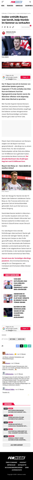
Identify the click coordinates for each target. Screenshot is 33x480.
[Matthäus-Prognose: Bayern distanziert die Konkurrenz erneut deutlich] (16, 410)
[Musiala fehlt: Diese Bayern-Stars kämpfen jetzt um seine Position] (16, 438)
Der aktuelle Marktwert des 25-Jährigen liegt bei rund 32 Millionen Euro (15, 158)
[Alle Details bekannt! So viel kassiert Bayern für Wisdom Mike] (16, 431)
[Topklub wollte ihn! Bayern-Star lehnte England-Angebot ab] (16, 417)
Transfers (10, 415)
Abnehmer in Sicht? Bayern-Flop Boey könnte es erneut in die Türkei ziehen (21, 298)
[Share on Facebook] (5, 27)
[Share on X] (7, 27)
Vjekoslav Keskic (11, 32)
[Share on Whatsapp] (10, 27)
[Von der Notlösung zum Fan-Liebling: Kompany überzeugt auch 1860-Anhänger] (8, 284)
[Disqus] (16, 373)
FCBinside (4, 13)
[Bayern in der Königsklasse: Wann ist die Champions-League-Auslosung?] (8, 312)
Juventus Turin (21, 339)
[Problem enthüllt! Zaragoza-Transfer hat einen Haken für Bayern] (16, 424)
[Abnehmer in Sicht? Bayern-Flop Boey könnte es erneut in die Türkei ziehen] (8, 298)
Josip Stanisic (13, 339)
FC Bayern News (11, 13)
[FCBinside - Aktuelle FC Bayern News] (16, 2)
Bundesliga (10, 408)
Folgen (24, 77)
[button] (3, 2)
